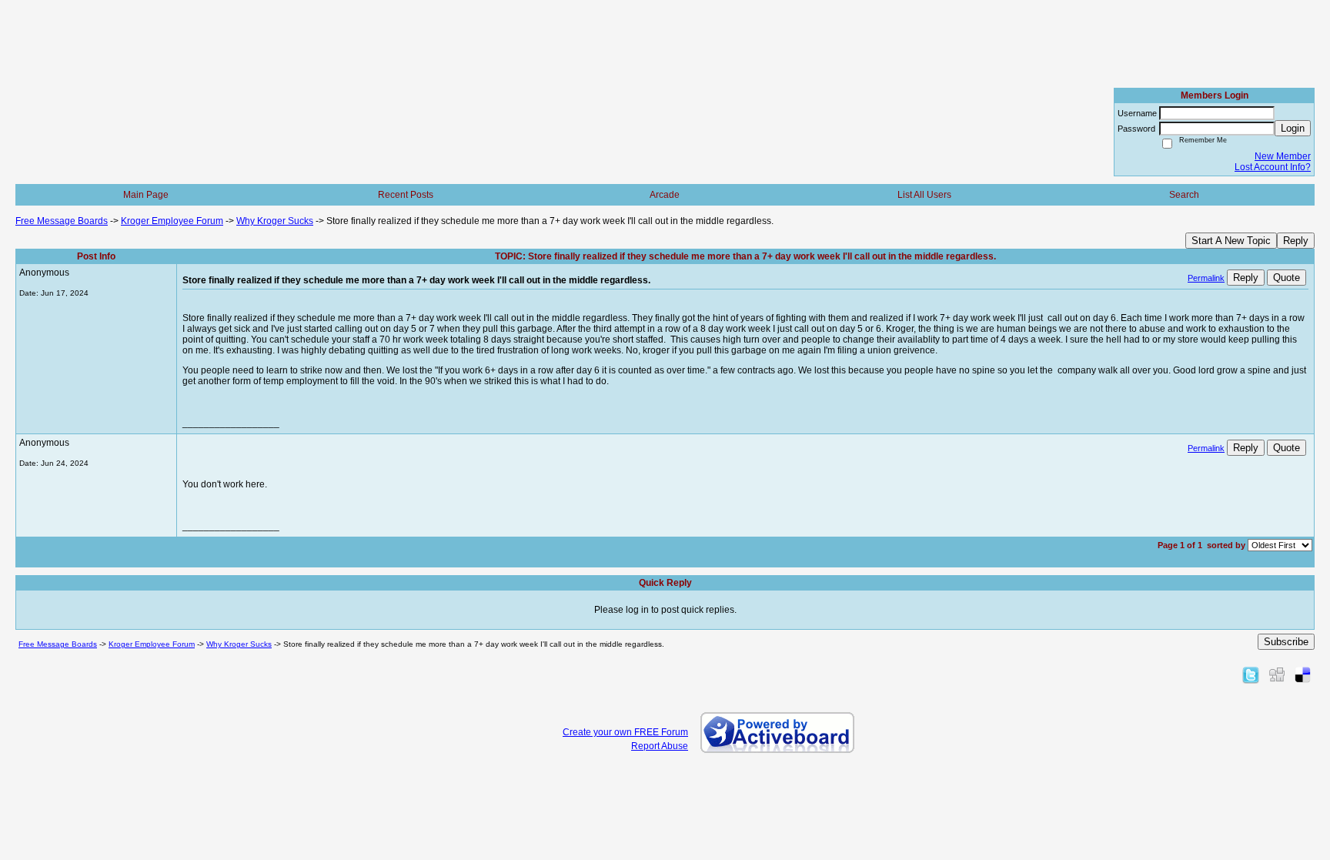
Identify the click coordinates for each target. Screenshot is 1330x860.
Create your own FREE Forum (625, 732)
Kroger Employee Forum (172, 221)
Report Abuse (659, 746)
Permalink (1206, 278)
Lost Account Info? (1273, 167)
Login (1293, 128)
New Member (1283, 156)
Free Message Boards (61, 221)
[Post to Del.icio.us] (1303, 674)
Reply (1295, 240)
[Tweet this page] (1250, 674)
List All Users (924, 194)
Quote (1286, 277)
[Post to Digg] (1276, 674)
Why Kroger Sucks (274, 221)
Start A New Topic (1231, 240)
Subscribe (1286, 642)
